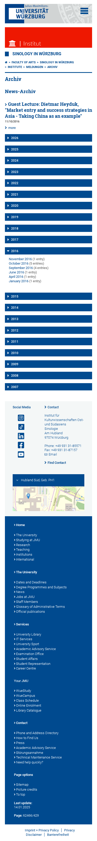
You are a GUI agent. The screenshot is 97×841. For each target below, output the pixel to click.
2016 (14, 251)
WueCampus (25, 696)
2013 (14, 319)
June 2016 (16, 272)
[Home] (6, 62)
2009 (14, 364)
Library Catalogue (28, 710)
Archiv (52, 67)
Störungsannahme (29, 753)
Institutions (24, 554)
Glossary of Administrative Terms (40, 607)
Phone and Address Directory (37, 733)
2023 (14, 172)
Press (20, 743)
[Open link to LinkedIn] (19, 436)
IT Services (24, 639)
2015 (14, 296)
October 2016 (18, 263)
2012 (14, 330)
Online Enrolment (28, 705)
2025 (14, 149)
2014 (14, 307)
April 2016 (16, 277)
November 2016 (20, 259)
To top (20, 794)
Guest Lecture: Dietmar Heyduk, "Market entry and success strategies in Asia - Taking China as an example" (48, 110)
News (20, 592)
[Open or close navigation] (84, 11)
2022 (14, 183)
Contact (53, 407)
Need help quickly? (29, 762)
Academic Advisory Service (36, 649)
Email (53, 454)
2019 (14, 217)
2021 (14, 194)
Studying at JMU (28, 540)
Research (23, 545)
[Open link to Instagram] (19, 418)
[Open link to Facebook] (19, 445)
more (12, 128)
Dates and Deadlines (31, 582)
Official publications (30, 611)
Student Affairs (27, 659)
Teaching (22, 550)
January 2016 (18, 281)
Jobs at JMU (25, 597)
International (25, 559)
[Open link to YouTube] (19, 454)
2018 (14, 228)
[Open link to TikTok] (19, 427)
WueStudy (23, 691)
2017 (14, 240)
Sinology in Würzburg (36, 54)
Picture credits (26, 789)
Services (22, 624)
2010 (14, 353)
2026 (14, 138)
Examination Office (30, 654)
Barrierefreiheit (58, 835)
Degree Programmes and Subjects (41, 587)
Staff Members (27, 602)
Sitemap (22, 785)
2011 (14, 341)
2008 (14, 375)
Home (20, 525)
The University (26, 535)
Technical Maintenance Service (39, 757)
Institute (15, 67)
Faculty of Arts (24, 62)
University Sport (27, 644)
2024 (14, 160)
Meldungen (34, 67)
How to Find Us (27, 738)
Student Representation (33, 664)
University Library (28, 634)
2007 (14, 387)
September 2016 (21, 268)
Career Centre (26, 668)
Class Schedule (27, 700)
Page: (18, 815)
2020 (14, 206)
